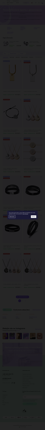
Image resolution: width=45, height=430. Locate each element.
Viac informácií (25, 213)
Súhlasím (33, 216)
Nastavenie (12, 216)
